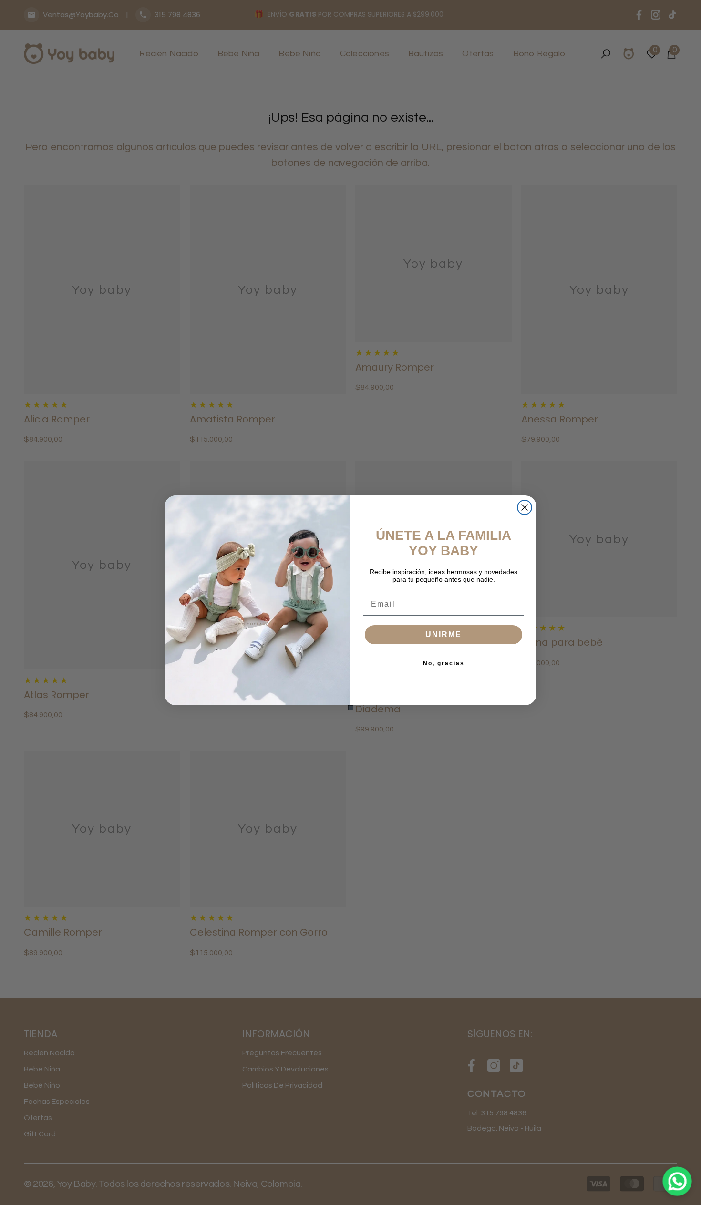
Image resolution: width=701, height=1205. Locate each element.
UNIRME (443, 634)
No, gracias (443, 663)
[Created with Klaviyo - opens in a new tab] (350, 707)
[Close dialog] (524, 507)
